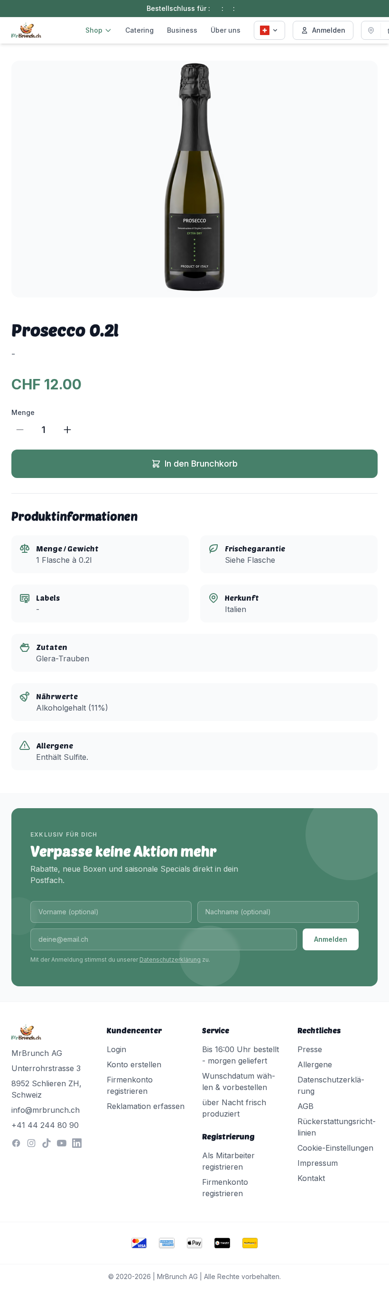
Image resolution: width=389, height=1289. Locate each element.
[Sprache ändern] (269, 30)
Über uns (226, 30)
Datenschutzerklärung (170, 959)
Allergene (314, 1064)
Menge (23, 412)
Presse (309, 1049)
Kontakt (311, 1178)
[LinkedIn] (77, 1143)
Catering (139, 30)
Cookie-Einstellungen (335, 1148)
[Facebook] (16, 1143)
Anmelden (328, 30)
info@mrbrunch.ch (45, 1110)
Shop (93, 30)
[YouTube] (61, 1143)
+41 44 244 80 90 (45, 1125)
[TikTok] (46, 1143)
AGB (305, 1106)
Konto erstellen (134, 1064)
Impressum (317, 1163)
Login (116, 1049)
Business (182, 30)
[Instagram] (31, 1143)
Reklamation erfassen (146, 1106)
